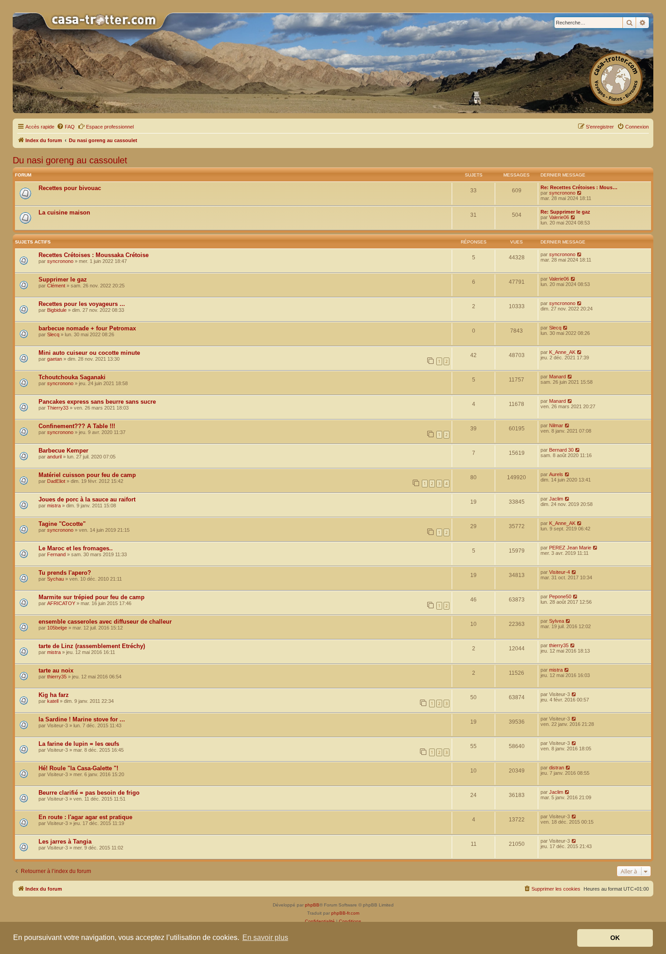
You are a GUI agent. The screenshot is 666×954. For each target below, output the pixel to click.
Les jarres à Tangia (65, 841)
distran (556, 767)
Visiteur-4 (559, 572)
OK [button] (615, 937)
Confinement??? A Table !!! (77, 426)
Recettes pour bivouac (70, 188)
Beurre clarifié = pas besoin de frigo (89, 792)
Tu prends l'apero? (65, 572)
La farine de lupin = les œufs (79, 743)
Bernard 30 (561, 450)
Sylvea (556, 621)
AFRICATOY (61, 603)
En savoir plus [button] (265, 937)
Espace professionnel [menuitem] (110, 126)
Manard (557, 376)
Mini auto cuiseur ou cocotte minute (89, 352)
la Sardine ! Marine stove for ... (82, 719)
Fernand (56, 554)
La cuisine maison (64, 212)
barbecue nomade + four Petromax (87, 328)
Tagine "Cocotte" (62, 523)
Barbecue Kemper (63, 450)
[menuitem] (66, 126)
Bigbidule (57, 310)
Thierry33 (57, 407)
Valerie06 (559, 217)
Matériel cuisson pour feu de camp (87, 475)
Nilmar (556, 425)
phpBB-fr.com (345, 913)
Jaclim (556, 498)
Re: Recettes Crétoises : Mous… (579, 187)
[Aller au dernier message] (580, 254)
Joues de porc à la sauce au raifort (87, 499)
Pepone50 (560, 596)
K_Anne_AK (562, 352)
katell (52, 701)
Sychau (55, 579)
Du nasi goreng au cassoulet (70, 160)
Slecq (53, 334)
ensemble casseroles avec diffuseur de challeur (105, 621)
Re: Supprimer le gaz (565, 212)
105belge (57, 627)
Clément (56, 285)
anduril (54, 456)
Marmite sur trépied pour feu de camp (92, 597)
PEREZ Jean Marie (570, 547)
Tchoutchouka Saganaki (72, 377)
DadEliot (56, 481)
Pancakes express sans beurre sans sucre (97, 401)
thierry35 (559, 645)
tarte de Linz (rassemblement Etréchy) (92, 646)
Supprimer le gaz (63, 279)
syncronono (562, 193)
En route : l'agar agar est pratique (85, 817)
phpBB (312, 904)
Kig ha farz (54, 695)
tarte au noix (56, 670)
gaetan (54, 359)
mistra (54, 505)
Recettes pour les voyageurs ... (82, 304)
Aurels (556, 474)
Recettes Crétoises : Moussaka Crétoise (94, 255)
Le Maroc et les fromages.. (76, 548)
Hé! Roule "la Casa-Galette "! (78, 768)
